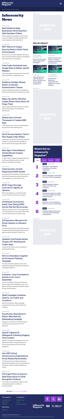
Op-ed (17, 402)
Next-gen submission (21, 404)
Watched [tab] (51, 160)
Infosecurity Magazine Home (8, 9)
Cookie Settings (38, 416)
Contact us (4, 404)
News (17, 9)
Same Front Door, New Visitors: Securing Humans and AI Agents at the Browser (55, 60)
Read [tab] (37, 160)
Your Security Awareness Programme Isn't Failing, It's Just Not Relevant (54, 82)
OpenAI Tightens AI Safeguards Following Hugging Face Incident (15, 335)
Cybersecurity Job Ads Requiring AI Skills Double (13, 170)
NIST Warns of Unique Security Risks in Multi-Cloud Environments (15, 49)
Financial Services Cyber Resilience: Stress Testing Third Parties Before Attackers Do (39, 80)
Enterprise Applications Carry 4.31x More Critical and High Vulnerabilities (51, 212)
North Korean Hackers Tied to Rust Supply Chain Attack (15, 135)
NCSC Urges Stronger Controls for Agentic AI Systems (12, 187)
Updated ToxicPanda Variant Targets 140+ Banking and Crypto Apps (15, 242)
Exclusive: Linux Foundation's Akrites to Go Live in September (15, 277)
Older (24, 391)
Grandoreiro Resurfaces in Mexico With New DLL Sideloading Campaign (14, 316)
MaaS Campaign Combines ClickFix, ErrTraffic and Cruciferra (14, 298)
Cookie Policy (46, 416)
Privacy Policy (16, 416)
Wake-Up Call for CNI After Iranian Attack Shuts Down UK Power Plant (15, 101)
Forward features (20, 400)
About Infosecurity (6, 400)
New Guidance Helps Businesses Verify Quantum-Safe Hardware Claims (14, 31)
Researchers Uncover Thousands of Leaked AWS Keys (14, 120)
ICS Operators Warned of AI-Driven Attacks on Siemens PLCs (15, 223)
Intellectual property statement (27, 416)
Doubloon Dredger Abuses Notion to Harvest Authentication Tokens (14, 85)
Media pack (4, 409)
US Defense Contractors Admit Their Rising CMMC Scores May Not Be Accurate (15, 204)
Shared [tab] (44, 160)
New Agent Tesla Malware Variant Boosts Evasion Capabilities (13, 153)
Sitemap (52, 416)
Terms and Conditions (7, 416)
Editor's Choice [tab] (57, 160)
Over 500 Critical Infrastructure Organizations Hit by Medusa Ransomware (15, 356)
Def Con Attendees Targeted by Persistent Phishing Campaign (15, 258)
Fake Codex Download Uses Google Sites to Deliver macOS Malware (15, 68)
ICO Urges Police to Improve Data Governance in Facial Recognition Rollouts (14, 376)
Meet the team (5, 402)
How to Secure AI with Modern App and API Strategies (39, 60)
